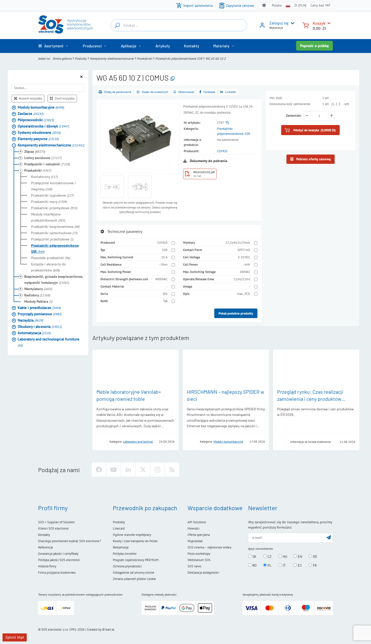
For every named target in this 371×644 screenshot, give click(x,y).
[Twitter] (143, 470)
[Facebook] (99, 470)
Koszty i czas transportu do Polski (135, 541)
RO (254, 565)
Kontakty (44, 535)
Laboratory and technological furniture (48, 341)
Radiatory (37, 295)
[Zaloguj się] (262, 27)
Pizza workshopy (199, 553)
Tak (165, 301)
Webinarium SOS (199, 560)
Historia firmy (47, 566)
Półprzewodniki (36, 119)
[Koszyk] (306, 24)
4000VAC (161, 279)
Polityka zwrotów (125, 553)
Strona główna (62, 58)
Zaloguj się (278, 22)
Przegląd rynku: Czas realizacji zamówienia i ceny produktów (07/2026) (310, 399)
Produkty (81, 58)
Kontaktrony (44, 176)
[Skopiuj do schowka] (172, 78)
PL (269, 565)
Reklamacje (121, 547)
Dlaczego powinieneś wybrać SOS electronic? (69, 541)
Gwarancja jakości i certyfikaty (58, 553)
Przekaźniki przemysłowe (54, 207)
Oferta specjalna (199, 535)
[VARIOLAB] (101, 441)
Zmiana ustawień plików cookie (134, 579)
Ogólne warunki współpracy (132, 535)
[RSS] (172, 470)
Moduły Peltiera (38, 301)
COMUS (222, 151)
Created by (94, 629)
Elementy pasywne (38, 138)
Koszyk (319, 23)
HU (284, 556)
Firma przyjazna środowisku (57, 572)
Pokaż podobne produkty (236, 313)
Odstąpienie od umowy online (133, 572)
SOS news (194, 566)
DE (314, 556)
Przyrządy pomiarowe (40, 313)
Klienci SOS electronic (53, 528)
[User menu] (291, 23)
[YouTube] (114, 470)
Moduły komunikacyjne (41, 107)
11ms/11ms (242, 279)
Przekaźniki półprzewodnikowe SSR (178, 58)
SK (253, 556)
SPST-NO (243, 250)
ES (299, 565)
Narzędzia (30, 320)
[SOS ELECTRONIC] (282, 441)
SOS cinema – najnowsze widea (209, 547)
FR (314, 565)
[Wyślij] (328, 537)
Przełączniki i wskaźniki (47, 164)
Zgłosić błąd (14, 637)
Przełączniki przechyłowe (52, 239)
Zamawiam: (294, 115)
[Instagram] (157, 470)
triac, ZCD (243, 293)
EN (299, 556)
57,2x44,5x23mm (238, 242)
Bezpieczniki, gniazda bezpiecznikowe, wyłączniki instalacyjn (53, 279)
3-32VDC (244, 257)
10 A (164, 257)
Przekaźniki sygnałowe (52, 195)
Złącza (34, 151)
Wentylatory (38, 288)
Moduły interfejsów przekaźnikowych (48, 217)
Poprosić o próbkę (314, 45)
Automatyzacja (34, 332)
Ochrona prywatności (127, 566)
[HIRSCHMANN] (192, 441)
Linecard (119, 528)
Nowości (193, 528)
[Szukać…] (117, 25)
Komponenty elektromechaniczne (112, 58)
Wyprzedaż (195, 541)
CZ (269, 556)
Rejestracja (276, 27)
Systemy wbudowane (39, 132)
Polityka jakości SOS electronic (59, 560)
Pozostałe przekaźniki (50, 257)
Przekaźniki (144, 58)
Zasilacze (31, 113)
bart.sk (109, 629)
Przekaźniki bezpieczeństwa (55, 226)
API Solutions (197, 522)
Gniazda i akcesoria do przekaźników (48, 267)
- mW (246, 264)
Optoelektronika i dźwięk (43, 126)
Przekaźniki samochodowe (54, 232)
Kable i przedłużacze (39, 307)
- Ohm (163, 264)
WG (165, 293)
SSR (165, 250)
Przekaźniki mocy (49, 201)
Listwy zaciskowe (43, 157)
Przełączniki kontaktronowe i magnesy (53, 185)
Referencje (45, 547)
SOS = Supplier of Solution (56, 522)
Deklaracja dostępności (203, 572)
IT (284, 565)
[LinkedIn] (128, 470)
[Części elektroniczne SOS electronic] (65, 24)
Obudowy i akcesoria (40, 326)
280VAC (245, 271)
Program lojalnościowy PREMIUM (135, 560)
